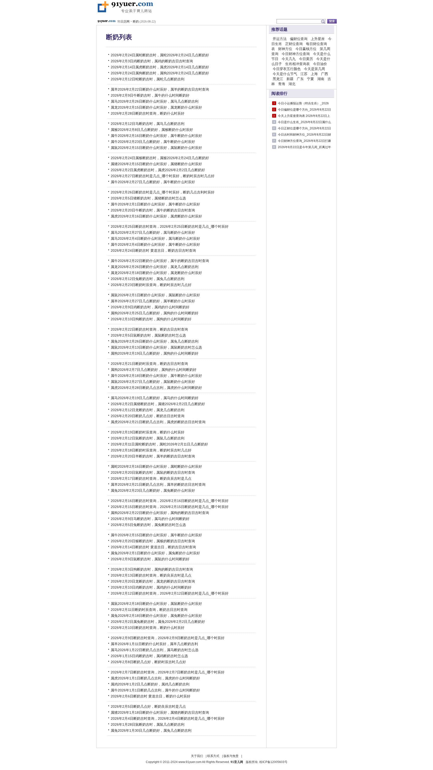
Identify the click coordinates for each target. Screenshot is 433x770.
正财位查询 (294, 44)
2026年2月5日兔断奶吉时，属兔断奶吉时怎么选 (148, 525)
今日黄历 (306, 59)
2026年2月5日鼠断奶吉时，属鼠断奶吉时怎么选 (148, 335)
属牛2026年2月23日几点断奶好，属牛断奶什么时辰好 (153, 142)
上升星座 (318, 39)
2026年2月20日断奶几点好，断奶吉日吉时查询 (147, 416)
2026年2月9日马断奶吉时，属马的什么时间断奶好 (150, 519)
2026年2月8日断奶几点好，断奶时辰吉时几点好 (148, 662)
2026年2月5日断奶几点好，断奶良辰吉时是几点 (148, 706)
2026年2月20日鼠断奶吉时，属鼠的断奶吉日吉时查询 (153, 472)
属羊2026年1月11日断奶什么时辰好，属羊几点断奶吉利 (154, 644)
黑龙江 (278, 79)
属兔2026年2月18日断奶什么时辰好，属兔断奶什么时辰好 (156, 616)
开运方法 (280, 39)
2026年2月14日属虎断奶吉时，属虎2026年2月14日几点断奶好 (160, 67)
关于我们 (197, 756)
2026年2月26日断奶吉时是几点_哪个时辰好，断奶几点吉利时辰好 (162, 192)
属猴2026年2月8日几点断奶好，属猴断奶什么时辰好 (152, 130)
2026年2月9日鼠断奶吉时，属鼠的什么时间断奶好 (150, 559)
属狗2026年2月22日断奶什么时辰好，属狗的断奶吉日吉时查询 (160, 513)
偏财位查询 (298, 39)
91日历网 (125, 7)
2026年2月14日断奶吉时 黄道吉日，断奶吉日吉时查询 (153, 547)
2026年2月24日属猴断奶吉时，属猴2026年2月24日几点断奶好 (160, 158)
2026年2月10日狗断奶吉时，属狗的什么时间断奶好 (151, 319)
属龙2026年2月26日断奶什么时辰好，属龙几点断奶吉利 (154, 267)
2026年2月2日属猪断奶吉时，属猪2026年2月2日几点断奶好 (158, 404)
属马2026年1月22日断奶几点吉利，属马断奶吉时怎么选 (154, 650)
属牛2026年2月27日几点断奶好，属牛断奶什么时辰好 (153, 182)
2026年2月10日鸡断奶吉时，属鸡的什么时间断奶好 (151, 587)
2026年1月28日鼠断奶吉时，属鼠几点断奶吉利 (147, 724)
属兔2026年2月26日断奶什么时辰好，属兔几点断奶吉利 (154, 341)
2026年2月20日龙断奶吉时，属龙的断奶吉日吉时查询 (153, 581)
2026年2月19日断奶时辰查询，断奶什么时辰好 (147, 432)
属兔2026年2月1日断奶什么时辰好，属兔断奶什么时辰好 (155, 553)
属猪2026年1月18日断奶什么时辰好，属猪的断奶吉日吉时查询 (160, 712)
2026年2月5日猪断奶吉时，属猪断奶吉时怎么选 (148, 198)
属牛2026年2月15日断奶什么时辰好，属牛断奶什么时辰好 (156, 535)
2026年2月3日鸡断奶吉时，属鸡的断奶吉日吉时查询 (152, 61)
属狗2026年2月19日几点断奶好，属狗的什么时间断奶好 (154, 353)
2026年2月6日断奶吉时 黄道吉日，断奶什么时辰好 (150, 696)
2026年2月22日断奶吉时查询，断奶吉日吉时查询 (149, 329)
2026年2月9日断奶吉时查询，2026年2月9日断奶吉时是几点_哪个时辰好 (168, 638)
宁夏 (310, 79)
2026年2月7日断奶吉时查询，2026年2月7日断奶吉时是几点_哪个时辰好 (168, 672)
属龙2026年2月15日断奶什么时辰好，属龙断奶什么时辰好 (156, 107)
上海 (314, 74)
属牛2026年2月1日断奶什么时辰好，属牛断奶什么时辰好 (155, 204)
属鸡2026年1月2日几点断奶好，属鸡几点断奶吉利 (150, 684)
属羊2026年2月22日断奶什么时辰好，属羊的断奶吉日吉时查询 (160, 89)
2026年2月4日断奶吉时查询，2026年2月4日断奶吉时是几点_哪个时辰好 (168, 718)
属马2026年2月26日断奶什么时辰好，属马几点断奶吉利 (154, 101)
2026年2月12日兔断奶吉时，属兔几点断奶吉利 (147, 279)
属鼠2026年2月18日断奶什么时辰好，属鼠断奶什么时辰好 (156, 604)
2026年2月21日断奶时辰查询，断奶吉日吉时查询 (149, 364)
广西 (324, 74)
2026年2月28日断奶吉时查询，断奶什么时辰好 (147, 113)
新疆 (289, 79)
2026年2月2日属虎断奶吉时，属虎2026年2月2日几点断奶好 (158, 170)
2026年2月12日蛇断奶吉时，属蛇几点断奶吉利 (147, 79)
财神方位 (285, 49)
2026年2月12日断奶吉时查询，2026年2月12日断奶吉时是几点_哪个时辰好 (170, 593)
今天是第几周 (314, 69)
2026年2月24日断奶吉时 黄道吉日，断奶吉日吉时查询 (153, 250)
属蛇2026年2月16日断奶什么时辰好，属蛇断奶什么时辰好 (156, 466)
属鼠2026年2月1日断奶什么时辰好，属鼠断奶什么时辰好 (155, 295)
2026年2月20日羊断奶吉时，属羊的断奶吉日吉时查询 (153, 456)
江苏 (303, 74)
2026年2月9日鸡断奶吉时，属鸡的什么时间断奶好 (150, 307)
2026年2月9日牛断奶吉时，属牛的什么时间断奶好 (150, 95)
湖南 (320, 79)
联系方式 (213, 756)
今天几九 (289, 59)
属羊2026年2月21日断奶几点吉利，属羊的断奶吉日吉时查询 (158, 484)
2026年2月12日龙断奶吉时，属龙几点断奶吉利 (147, 410)
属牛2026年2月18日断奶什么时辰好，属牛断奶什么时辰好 (156, 376)
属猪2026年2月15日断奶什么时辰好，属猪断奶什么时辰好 (156, 164)
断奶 (136, 21)
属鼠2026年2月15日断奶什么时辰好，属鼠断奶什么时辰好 (156, 148)
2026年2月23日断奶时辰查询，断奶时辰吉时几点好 (151, 285)
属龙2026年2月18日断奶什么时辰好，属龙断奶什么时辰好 (156, 273)
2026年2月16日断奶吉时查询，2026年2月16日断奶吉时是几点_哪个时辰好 (170, 501)
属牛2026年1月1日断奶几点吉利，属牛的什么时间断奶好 (155, 690)
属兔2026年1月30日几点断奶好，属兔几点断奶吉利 (151, 730)
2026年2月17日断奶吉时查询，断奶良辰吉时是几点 (151, 478)
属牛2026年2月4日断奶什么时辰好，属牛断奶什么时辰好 (155, 244)
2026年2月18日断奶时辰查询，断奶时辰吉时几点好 (151, 450)
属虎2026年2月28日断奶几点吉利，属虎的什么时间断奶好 (156, 388)
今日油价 (320, 64)
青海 (281, 84)
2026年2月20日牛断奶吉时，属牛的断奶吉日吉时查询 (153, 210)
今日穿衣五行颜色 (287, 69)
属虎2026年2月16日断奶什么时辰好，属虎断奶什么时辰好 (156, 216)
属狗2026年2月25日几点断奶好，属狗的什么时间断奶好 (154, 313)
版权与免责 (231, 756)
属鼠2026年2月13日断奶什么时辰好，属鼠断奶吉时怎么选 (156, 347)
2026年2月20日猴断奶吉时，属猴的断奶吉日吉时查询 (153, 541)
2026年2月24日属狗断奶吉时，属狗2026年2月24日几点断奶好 (160, 73)
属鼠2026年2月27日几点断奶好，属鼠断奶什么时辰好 (153, 382)
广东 (300, 79)
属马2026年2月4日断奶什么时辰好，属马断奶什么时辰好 (155, 238)
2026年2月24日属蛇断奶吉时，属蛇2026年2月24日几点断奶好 (160, 55)
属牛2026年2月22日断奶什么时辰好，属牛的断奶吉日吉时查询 (160, 261)
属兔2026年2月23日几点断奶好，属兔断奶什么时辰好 (153, 490)
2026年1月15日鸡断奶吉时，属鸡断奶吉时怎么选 (149, 656)
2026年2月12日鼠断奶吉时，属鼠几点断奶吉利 (147, 438)
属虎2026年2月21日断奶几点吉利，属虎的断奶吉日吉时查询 (158, 422)
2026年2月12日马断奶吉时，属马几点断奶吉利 (147, 124)
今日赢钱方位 (305, 49)
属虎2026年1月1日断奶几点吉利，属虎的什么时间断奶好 (155, 678)
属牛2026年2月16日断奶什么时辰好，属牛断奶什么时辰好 (156, 136)
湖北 (291, 84)
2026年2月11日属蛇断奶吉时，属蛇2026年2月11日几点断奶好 (159, 444)
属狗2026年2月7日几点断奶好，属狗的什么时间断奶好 (153, 370)
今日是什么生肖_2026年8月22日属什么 (304, 122)
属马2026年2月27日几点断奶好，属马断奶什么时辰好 (153, 232)
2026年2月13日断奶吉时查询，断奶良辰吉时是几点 (151, 575)
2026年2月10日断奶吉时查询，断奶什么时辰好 (147, 628)
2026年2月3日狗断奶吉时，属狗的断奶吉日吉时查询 (152, 569)
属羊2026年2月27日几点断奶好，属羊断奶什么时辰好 (153, 301)
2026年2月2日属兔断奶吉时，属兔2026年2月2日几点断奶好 (158, 622)
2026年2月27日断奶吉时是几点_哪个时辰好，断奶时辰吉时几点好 (162, 176)
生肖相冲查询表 (297, 64)
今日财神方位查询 (296, 54)
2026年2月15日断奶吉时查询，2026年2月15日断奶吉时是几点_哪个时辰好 (170, 507)
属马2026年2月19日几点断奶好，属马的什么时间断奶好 (154, 398)
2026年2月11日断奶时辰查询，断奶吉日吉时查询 (149, 610)
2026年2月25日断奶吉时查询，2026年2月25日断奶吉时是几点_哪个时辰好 (170, 226)
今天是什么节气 (285, 74)
